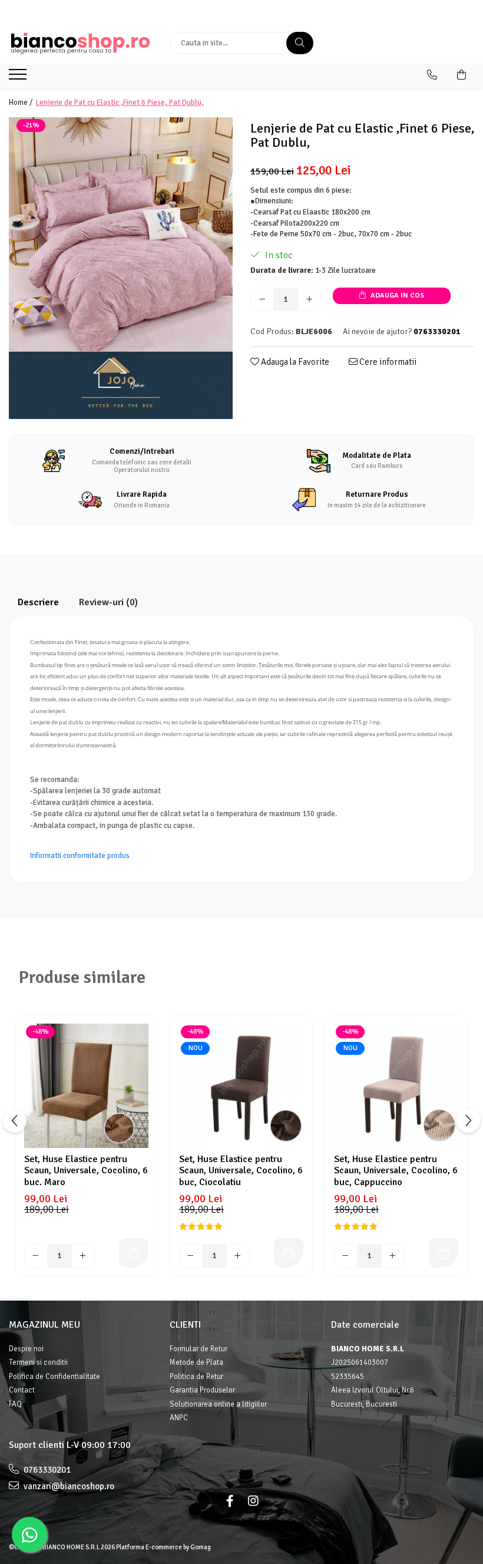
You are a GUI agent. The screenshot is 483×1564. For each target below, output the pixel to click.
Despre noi (26, 1349)
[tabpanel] (121, 268)
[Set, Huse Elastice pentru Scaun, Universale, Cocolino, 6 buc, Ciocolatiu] (241, 1086)
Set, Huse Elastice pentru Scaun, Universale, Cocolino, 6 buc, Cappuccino (396, 1170)
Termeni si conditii (38, 1362)
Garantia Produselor (202, 1390)
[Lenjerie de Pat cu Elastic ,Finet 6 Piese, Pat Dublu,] (121, 268)
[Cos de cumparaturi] (461, 75)
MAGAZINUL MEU (44, 1325)
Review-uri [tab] (108, 602)
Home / (21, 102)
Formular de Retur (198, 1349)
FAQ (15, 1404)
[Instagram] (253, 1501)
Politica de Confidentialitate (54, 1376)
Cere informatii (387, 362)
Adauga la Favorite (294, 362)
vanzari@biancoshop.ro (68, 1486)
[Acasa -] (80, 43)
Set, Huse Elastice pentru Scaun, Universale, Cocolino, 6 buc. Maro (86, 1170)
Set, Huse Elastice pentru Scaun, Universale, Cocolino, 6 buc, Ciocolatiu (241, 1170)
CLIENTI (185, 1325)
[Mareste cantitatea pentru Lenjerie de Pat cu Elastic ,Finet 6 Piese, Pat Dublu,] (309, 299)
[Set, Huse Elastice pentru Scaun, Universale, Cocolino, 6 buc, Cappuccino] (396, 1086)
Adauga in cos (396, 295)
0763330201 (46, 1469)
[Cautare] (299, 43)
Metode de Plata (196, 1362)
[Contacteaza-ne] (432, 75)
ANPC (179, 1418)
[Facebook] (230, 1501)
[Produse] (19, 78)
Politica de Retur (196, 1376)
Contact (22, 1390)
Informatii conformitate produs (80, 855)
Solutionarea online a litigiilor (218, 1404)
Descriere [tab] (38, 602)
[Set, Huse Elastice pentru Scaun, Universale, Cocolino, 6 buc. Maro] (86, 1086)
